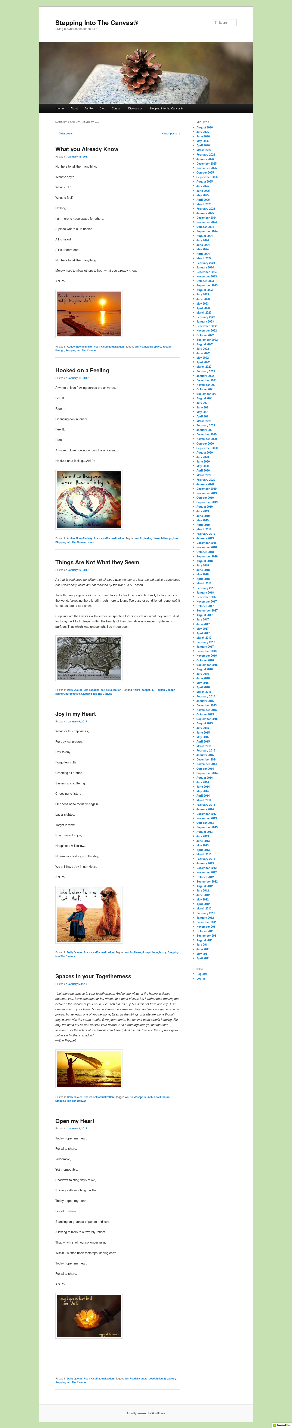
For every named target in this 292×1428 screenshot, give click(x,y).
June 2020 (203, 461)
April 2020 (203, 470)
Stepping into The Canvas (80, 350)
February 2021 (205, 425)
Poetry (98, 346)
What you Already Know (86, 149)
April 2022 (203, 362)
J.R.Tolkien (158, 690)
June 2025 (203, 191)
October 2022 (205, 335)
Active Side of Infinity (80, 346)
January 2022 (205, 376)
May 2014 (202, 791)
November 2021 (206, 385)
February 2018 (205, 588)
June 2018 (203, 570)
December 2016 (206, 651)
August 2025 (204, 181)
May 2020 (202, 466)
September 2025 (207, 177)
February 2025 (205, 208)
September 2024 (207, 231)
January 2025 (205, 213)
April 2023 (203, 308)
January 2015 (205, 755)
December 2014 (206, 759)
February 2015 (205, 750)
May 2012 (202, 899)
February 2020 (205, 479)
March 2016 (203, 692)
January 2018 (205, 592)
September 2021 (207, 394)
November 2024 (206, 222)
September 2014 (207, 773)
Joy (164, 952)
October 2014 (205, 768)
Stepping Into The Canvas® (96, 22)
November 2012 (206, 872)
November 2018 (206, 547)
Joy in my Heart (75, 714)
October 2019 (205, 497)
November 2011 (206, 926)
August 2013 (204, 832)
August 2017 (204, 615)
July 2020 (202, 457)
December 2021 (206, 380)
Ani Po (88, 108)
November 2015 (206, 710)
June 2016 (203, 678)
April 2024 (203, 254)
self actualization (113, 346)
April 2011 (203, 958)
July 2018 (202, 565)
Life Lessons (91, 690)
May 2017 (202, 628)
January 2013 (205, 863)
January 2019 (205, 538)
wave (91, 542)
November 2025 (206, 168)
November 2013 (206, 818)
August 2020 (204, 452)
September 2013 (207, 827)
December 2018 (206, 543)
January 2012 (205, 917)
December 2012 (206, 868)
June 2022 (203, 353)
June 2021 (203, 407)
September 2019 (207, 502)
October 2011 (205, 931)
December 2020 (206, 434)
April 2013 (203, 850)
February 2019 (205, 534)
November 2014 (206, 764)
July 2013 (202, 836)
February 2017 (205, 642)
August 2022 (204, 344)
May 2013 (202, 845)
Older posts (64, 133)
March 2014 (203, 800)
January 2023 (205, 321)
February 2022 (205, 371)
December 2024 (206, 217)
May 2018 (202, 574)
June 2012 (203, 895)
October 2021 (205, 389)
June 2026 (203, 136)
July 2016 (202, 674)
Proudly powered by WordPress (146, 1413)
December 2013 (206, 814)
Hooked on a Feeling (82, 370)
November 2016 (206, 655)
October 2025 (205, 172)
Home (60, 108)
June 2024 (203, 245)
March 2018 (203, 583)
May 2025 (202, 195)
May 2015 (202, 737)
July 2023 (202, 294)
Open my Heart (74, 1121)
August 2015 (204, 723)
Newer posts (171, 133)
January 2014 (205, 809)
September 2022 (207, 339)
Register (201, 974)
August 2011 (204, 940)
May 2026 (202, 141)
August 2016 (204, 669)
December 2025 (206, 163)
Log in (200, 978)
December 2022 (206, 326)
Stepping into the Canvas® (166, 108)
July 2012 (202, 890)
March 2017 (203, 637)
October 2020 (205, 443)
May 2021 (202, 412)
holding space (152, 346)
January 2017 (205, 646)
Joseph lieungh (163, 538)
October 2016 (205, 660)
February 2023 (205, 317)
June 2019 (203, 516)
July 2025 (202, 186)
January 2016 (205, 701)
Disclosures (135, 108)
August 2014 (204, 777)
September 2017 (207, 610)
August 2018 (204, 561)
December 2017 (206, 597)
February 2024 (205, 263)
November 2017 (206, 601)
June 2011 (203, 949)
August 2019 (204, 506)
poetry (172, 1378)
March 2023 (203, 312)
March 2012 (203, 908)
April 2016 (203, 687)
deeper (146, 690)
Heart (137, 952)
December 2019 (206, 488)
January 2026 (205, 159)
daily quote (140, 1378)
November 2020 (206, 439)
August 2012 (204, 886)
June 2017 (203, 624)
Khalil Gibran (162, 1097)
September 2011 (207, 935)
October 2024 (205, 227)
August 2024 (204, 236)
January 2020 (205, 484)
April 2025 (203, 199)
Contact (116, 108)
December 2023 (206, 272)
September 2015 (207, 719)
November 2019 (206, 493)
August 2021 (204, 398)
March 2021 (203, 421)
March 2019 (203, 529)
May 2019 (202, 520)
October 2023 (205, 281)
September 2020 (207, 448)
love (175, 538)
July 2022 (202, 348)
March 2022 (203, 366)
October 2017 (205, 606)
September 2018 (207, 556)
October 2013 (205, 823)
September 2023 (207, 285)
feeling (148, 538)
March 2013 (203, 854)
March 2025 (203, 204)
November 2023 (206, 276)
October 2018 (205, 552)
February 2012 (205, 913)
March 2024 (203, 258)
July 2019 (202, 511)
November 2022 (206, 330)
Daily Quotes (75, 690)
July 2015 (202, 728)
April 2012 (203, 904)
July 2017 (202, 619)
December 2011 (206, 922)
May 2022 (202, 357)
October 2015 (205, 714)
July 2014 (202, 782)
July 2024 (202, 240)
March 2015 (203, 746)
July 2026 (202, 132)
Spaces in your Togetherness (93, 976)
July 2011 (202, 944)
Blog (102, 108)
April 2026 (203, 145)
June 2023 (203, 299)
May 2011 (202, 954)
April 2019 (203, 525)
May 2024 (202, 249)
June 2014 (203, 786)
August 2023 (204, 290)
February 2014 (205, 805)
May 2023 (202, 303)
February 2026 (205, 154)
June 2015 (203, 732)
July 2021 (202, 403)
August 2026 (204, 127)
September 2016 (207, 665)
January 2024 (205, 267)
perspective (72, 694)
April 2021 (203, 416)
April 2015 (203, 741)
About (74, 108)
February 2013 (205, 859)
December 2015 (206, 705)
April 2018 (203, 579)
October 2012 (205, 877)
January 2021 (205, 430)
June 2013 (203, 841)
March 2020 (203, 475)
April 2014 (203, 795)
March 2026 (203, 150)
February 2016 (205, 696)
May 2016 (202, 683)
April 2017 (203, 633)
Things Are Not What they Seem (97, 562)
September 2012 (207, 881)
